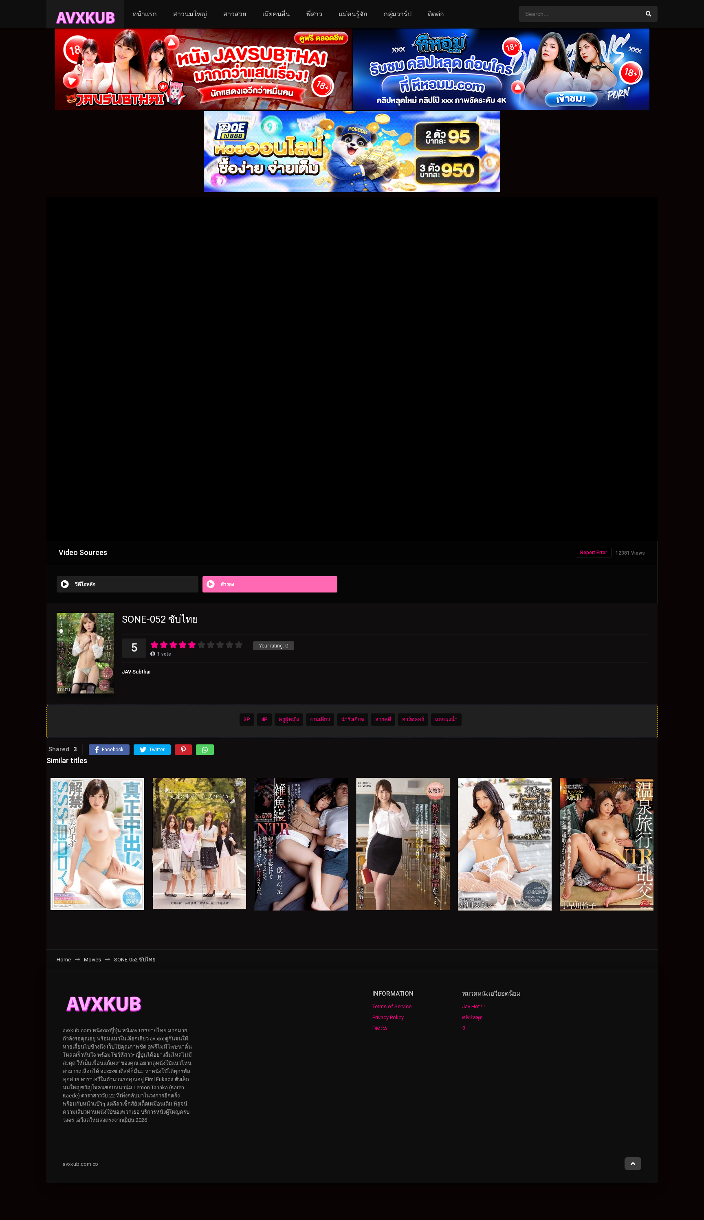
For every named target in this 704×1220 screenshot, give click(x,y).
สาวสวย (234, 14)
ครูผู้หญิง (289, 719)
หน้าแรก (144, 14)
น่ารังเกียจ (352, 719)
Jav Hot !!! (473, 1006)
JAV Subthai (136, 671)
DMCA (379, 1028)
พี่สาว (314, 14)
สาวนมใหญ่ (190, 14)
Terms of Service (391, 1006)
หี (464, 1028)
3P (247, 719)
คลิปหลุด (472, 1017)
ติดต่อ (436, 14)
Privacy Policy (388, 1017)
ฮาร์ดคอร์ (413, 719)
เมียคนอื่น (276, 14)
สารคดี (383, 719)
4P (264, 719)
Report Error (593, 552)
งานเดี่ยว (320, 719)
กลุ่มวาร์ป (397, 14)
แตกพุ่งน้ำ (446, 719)
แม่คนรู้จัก (353, 14)
